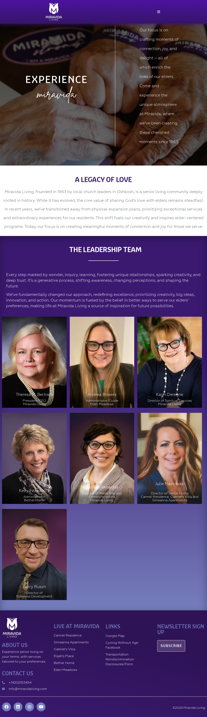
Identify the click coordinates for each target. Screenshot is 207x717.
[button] (158, 11)
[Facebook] (6, 706)
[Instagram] (29, 706)
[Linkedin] (18, 706)
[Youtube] (41, 706)
